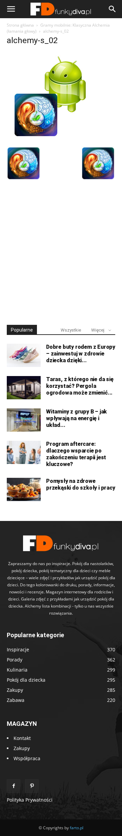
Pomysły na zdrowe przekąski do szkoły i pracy (80, 484)
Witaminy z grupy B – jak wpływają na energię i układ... (76, 418)
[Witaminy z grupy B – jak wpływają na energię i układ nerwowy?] (24, 420)
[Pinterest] (32, 786)
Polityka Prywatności (30, 800)
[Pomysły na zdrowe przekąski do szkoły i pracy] (24, 489)
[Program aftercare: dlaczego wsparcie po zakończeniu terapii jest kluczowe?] (24, 452)
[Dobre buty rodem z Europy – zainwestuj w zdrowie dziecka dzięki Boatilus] (24, 355)
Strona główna (20, 25)
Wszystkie (71, 330)
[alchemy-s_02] (50, 139)
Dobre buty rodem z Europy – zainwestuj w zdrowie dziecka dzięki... (80, 354)
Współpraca (27, 758)
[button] (11, 9)
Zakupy (22, 748)
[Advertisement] (61, 249)
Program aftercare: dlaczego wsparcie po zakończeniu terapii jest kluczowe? (76, 454)
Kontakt (22, 738)
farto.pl (76, 828)
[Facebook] (13, 786)
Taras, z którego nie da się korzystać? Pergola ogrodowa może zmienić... (80, 386)
